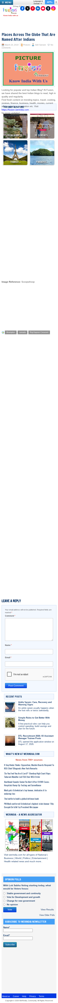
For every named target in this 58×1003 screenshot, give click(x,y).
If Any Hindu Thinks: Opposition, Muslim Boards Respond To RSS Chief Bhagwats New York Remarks (29, 766)
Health (7, 861)
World (18, 858)
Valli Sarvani (40, 45)
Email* (6, 935)
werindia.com (16, 855)
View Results (47, 909)
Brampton (10, 332)
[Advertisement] (29, 247)
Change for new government (21, 901)
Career (16, 996)
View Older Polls (47, 915)
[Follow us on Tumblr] (48, 8)
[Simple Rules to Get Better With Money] (10, 723)
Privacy (32, 996)
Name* (6, 927)
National (42, 855)
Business (9, 858)
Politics (27, 858)
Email (8, 657)
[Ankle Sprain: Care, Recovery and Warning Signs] (10, 707)
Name (8, 645)
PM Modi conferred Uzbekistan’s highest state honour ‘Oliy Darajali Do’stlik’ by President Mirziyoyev (28, 805)
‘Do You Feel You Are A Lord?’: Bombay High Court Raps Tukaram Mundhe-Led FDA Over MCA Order (27, 775)
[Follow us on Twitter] (27, 8)
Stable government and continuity (24, 893)
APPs (49, 2)
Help (24, 996)
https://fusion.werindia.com (15, 110)
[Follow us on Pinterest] (32, 8)
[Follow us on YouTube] (43, 8)
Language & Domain (38, 2)
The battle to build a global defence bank (21, 798)
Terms (41, 996)
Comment (10, 616)
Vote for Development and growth (23, 897)
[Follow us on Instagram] (53, 8)
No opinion (12, 904)
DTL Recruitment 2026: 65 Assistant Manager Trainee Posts (35, 737)
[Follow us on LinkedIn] (38, 8)
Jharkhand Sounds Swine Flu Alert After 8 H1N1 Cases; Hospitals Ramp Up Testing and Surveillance (26, 783)
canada (22, 332)
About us (6, 996)
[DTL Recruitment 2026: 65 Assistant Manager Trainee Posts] (10, 741)
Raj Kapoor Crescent (39, 332)
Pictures (26, 45)
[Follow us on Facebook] (22, 8)
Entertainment (39, 858)
